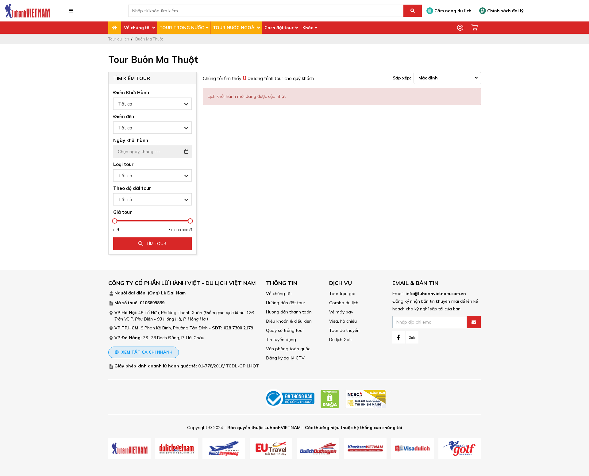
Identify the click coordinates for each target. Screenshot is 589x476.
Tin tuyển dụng (281, 339)
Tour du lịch (118, 38)
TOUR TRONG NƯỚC (182, 27)
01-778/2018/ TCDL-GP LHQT (228, 366)
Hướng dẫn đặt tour (285, 302)
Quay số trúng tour (285, 330)
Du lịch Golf (340, 339)
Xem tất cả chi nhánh (146, 352)
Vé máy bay (341, 312)
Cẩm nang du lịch (452, 10)
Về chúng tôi (137, 27)
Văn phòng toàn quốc (288, 348)
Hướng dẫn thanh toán (289, 312)
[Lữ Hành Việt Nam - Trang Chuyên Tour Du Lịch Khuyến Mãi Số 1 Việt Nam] (28, 10)
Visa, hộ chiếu (343, 321)
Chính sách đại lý (505, 10)
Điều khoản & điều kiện (289, 321)
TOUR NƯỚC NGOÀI (234, 27)
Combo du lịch (343, 302)
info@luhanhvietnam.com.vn (436, 293)
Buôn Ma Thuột (149, 38)
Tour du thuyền (344, 330)
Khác (307, 27)
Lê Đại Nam (173, 293)
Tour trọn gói (342, 293)
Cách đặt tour (279, 27)
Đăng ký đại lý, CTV (285, 358)
